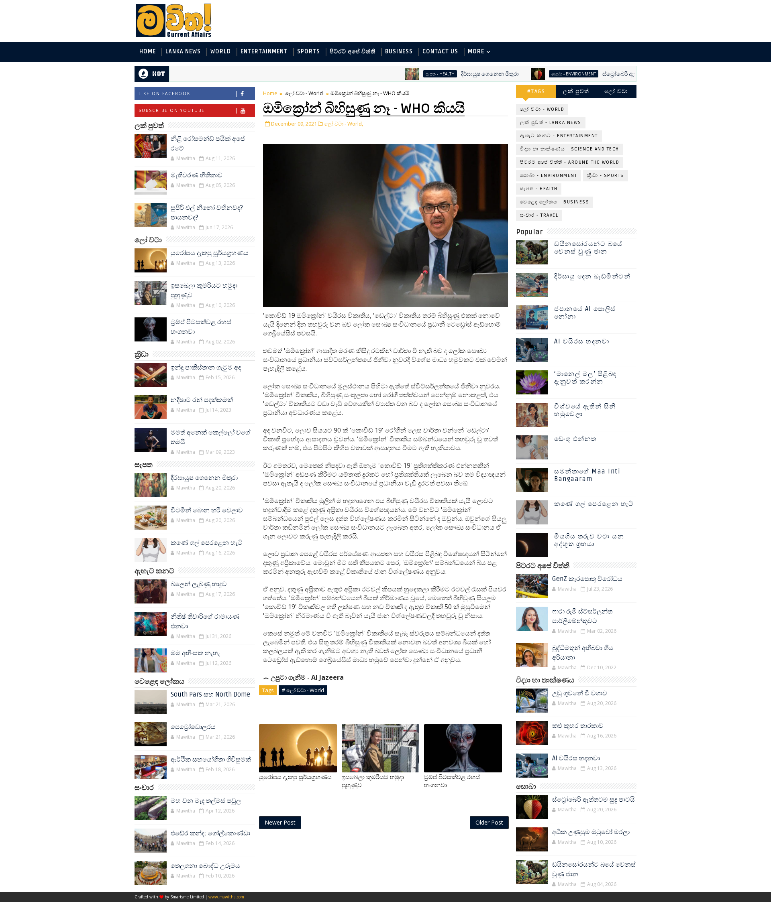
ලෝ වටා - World (304, 93)
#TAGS (536, 91)
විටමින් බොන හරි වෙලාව (207, 510)
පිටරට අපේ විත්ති (352, 51)
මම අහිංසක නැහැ (195, 653)
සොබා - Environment (548, 74)
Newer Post (280, 822)
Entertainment (264, 51)
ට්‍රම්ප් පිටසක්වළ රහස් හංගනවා (452, 781)
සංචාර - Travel (539, 215)
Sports (308, 51)
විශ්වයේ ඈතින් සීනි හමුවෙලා (585, 410)
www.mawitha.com (226, 897)
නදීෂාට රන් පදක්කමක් (202, 400)
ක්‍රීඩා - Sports (605, 176)
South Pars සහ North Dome (210, 695)
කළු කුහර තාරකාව (578, 726)
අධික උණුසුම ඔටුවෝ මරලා (591, 832)
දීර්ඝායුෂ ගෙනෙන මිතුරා (464, 74)
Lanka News (183, 51)
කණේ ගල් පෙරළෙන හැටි (207, 543)
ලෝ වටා (616, 91)
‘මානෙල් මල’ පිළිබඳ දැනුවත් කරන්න (585, 378)
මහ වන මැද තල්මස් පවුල (206, 801)
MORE (476, 51)
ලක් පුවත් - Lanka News (550, 123)
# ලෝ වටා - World (303, 690)
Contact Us (440, 51)
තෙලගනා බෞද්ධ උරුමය (205, 866)
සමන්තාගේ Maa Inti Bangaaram (587, 475)
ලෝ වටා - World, (343, 123)
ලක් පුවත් (576, 91)
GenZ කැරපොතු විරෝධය (587, 579)
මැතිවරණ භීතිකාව (196, 175)
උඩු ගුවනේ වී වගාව (579, 693)
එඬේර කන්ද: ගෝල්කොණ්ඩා (210, 833)
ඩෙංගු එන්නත (575, 439)
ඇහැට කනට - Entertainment (559, 136)
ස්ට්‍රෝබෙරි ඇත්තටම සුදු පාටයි (612, 74)
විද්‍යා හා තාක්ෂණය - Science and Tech (569, 149)
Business (399, 51)
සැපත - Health (414, 74)
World (220, 51)
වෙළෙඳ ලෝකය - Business (554, 202)
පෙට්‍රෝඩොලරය (193, 727)
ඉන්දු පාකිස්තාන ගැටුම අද (206, 368)
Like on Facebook (164, 93)
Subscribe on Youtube (172, 110)
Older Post (489, 822)
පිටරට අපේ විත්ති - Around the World (569, 162)
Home (147, 51)
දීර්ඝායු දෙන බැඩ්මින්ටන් (592, 276)
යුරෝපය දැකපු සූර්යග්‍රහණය (210, 253)
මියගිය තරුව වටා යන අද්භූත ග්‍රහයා (589, 540)
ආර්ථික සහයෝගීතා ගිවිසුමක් (211, 760)
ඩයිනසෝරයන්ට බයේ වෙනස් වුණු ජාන (588, 248)
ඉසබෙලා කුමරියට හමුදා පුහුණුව (373, 781)
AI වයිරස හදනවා (581, 341)
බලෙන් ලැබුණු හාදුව (199, 584)
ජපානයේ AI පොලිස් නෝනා (585, 313)
